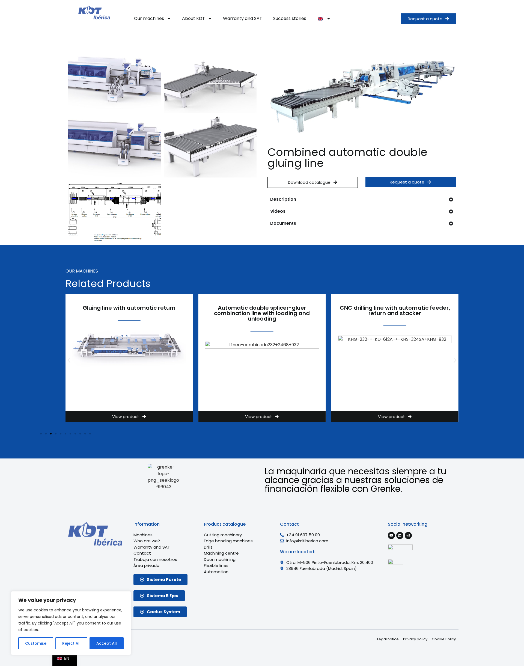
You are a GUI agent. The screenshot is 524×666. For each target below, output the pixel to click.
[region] (71, 623)
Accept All (106, 643)
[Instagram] (408, 535)
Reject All (71, 643)
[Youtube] (391, 535)
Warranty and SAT (242, 18)
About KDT (193, 18)
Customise (35, 643)
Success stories (289, 18)
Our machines (149, 18)
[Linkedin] (399, 535)
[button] (69, 360)
